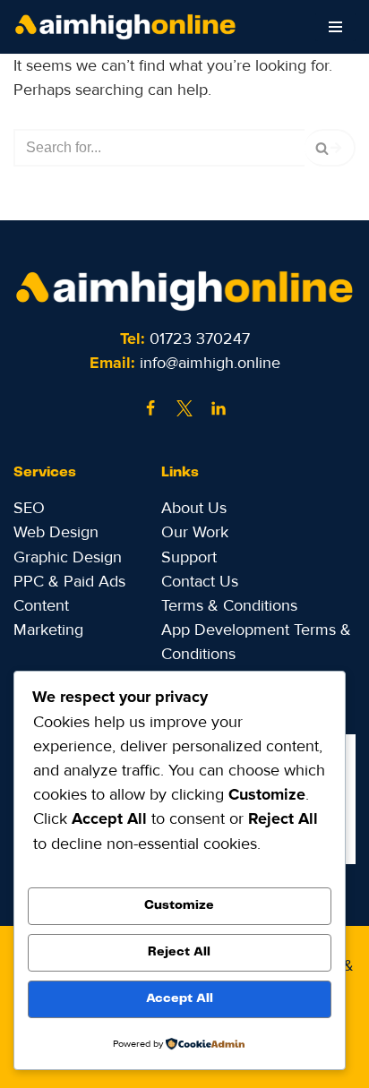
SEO (29, 508)
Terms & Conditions (229, 605)
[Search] (330, 148)
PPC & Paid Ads (69, 581)
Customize (179, 905)
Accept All (179, 998)
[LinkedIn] (218, 408)
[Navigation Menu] (335, 27)
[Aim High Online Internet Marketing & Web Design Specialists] (129, 27)
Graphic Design (67, 557)
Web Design (56, 532)
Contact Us (199, 581)
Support (189, 557)
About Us (194, 508)
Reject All (179, 952)
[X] (184, 408)
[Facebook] (150, 408)
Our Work (194, 532)
